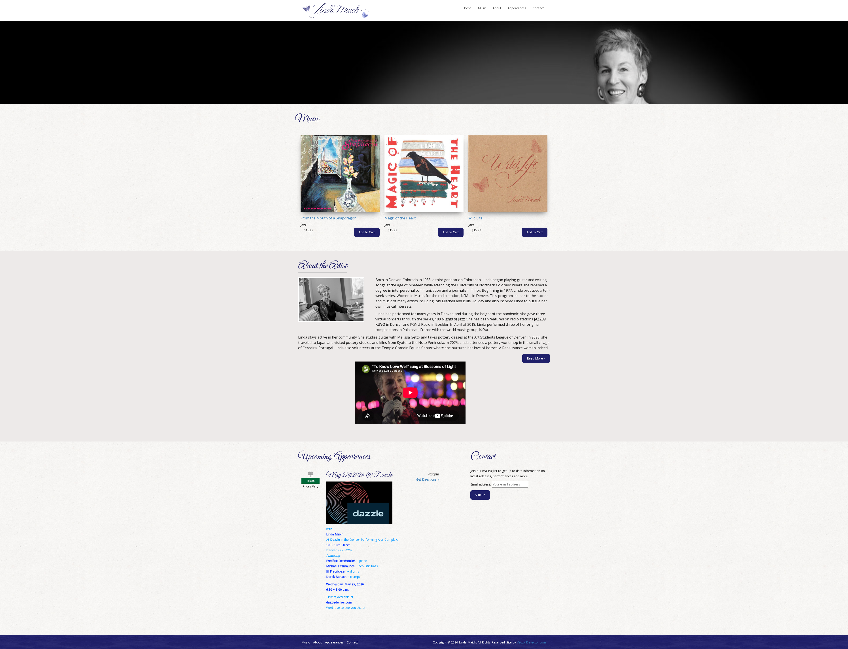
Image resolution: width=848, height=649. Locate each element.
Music (482, 8)
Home (467, 8)
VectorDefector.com (531, 642)
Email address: (480, 484)
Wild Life (475, 218)
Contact (538, 8)
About (497, 8)
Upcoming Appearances (374, 86)
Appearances (517, 8)
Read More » (536, 358)
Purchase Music (325, 86)
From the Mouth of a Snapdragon (328, 218)
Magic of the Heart (400, 218)
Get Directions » (427, 479)
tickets (310, 481)
